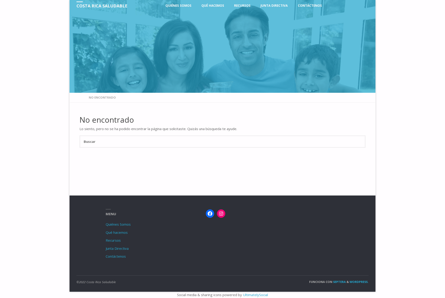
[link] (331, 5)
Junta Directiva (117, 248)
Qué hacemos (117, 232)
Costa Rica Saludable (101, 6)
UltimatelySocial (255, 294)
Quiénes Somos (118, 224)
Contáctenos (116, 256)
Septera (339, 282)
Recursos (113, 240)
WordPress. (359, 282)
